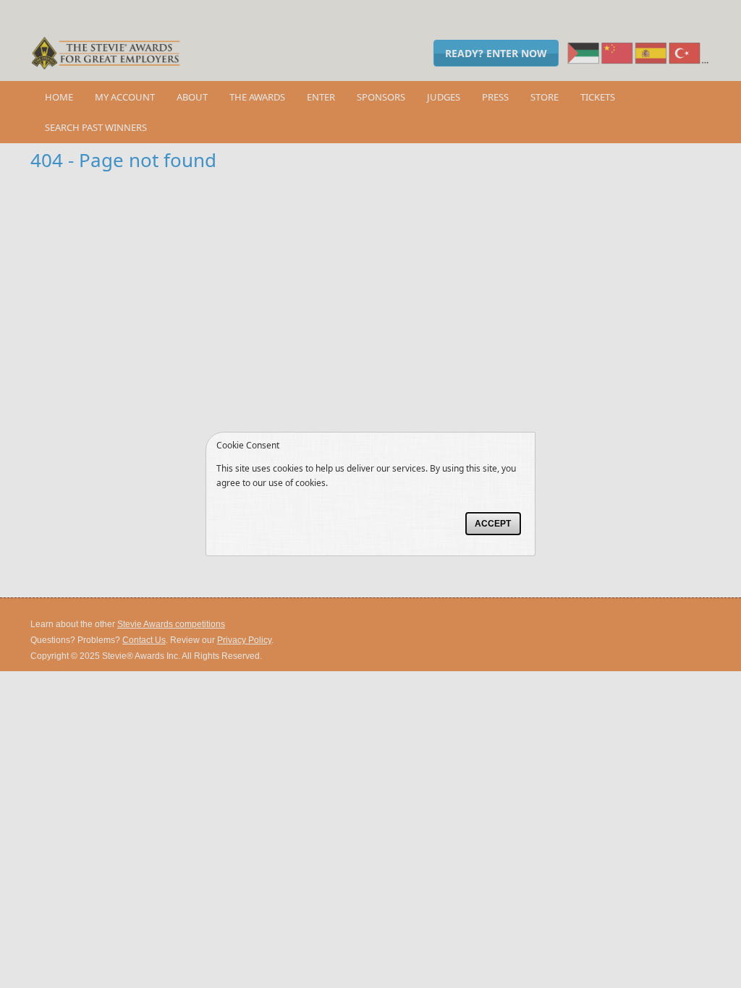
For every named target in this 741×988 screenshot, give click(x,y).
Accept (493, 524)
